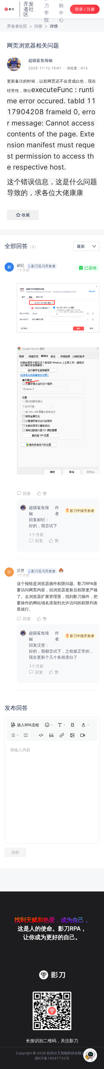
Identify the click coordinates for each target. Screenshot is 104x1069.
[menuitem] (24, 724)
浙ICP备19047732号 (52, 1058)
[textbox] (52, 138)
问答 (38, 26)
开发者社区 (17, 26)
